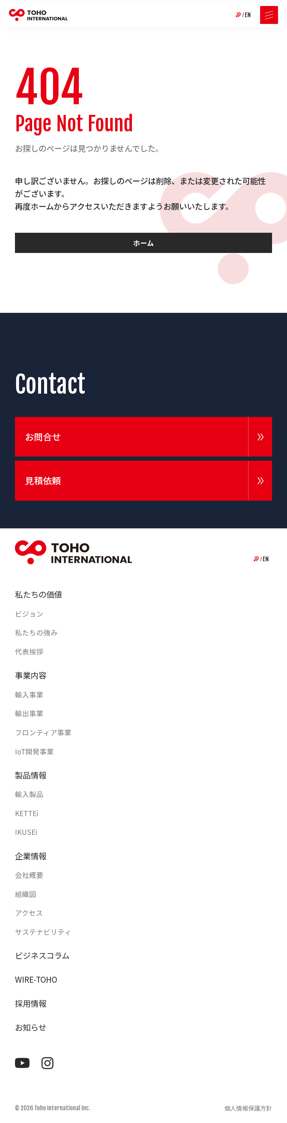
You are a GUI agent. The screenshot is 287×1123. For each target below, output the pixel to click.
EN (248, 15)
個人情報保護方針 (248, 1108)
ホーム (143, 243)
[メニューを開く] (269, 15)
